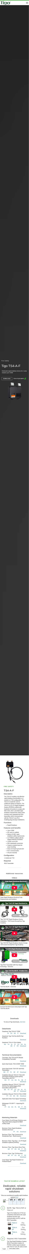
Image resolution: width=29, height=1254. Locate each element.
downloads (7, 378)
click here (22, 1022)
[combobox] (5, 1248)
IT (17, 1033)
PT (15, 1044)
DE (15, 1033)
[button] (26, 3)
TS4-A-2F (14, 1228)
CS (18, 1044)
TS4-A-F (14, 1233)
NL (25, 1044)
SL (12, 1044)
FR (17, 1046)
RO (5, 1044)
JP (17, 1072)
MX (4, 1072)
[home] (6, 3)
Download (23, 1033)
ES (11, 1033)
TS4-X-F (14, 1224)
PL (11, 1072)
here (17, 1197)
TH (8, 1033)
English (4, 1249)
